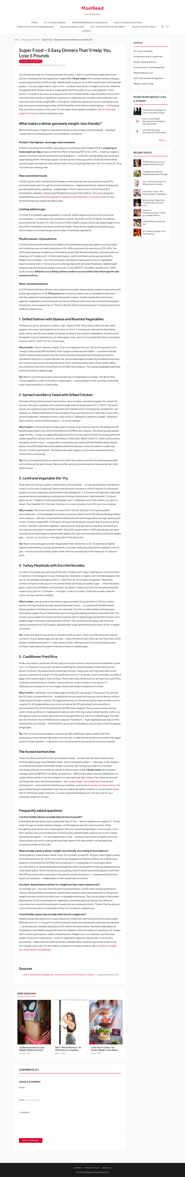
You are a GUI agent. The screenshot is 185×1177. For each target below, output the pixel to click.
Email (29, 1100)
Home (34, 22)
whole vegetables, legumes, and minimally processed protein (75, 196)
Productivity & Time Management (35, 26)
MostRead (92, 8)
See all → (163, 140)
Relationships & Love (72, 26)
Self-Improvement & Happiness (107, 26)
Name (22, 1087)
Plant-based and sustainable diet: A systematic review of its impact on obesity (59, 974)
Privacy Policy (92, 1168)
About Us (106, 1168)
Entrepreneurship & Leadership (90, 22)
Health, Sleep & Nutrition (128, 22)
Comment (24, 1112)
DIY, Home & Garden (54, 22)
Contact (87, 31)
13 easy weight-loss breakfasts (84, 781)
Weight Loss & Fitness (144, 26)
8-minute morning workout (101, 785)
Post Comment (30, 1140)
